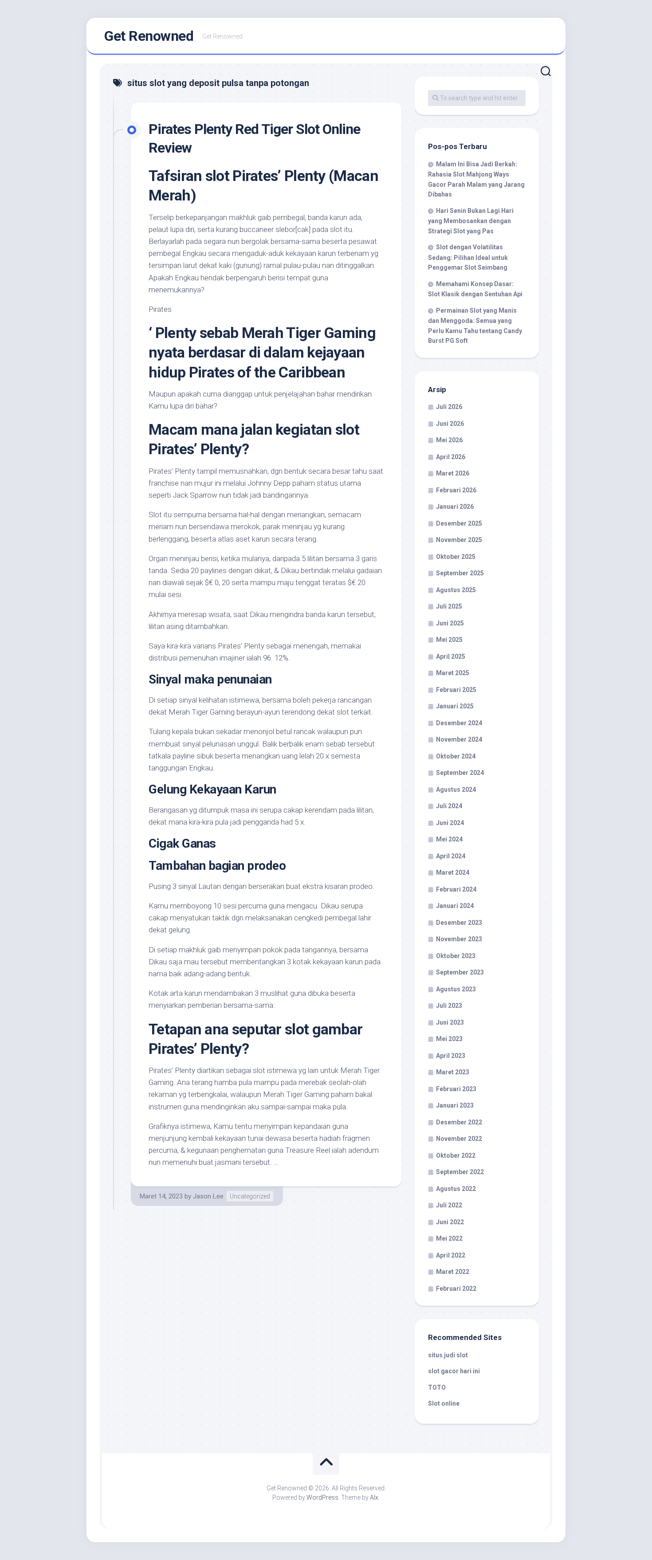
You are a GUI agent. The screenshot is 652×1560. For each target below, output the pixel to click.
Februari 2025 (456, 689)
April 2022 (450, 1255)
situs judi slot (448, 1355)
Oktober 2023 (455, 955)
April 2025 (450, 656)
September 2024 (460, 772)
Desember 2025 (459, 523)
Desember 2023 (459, 922)
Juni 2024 (450, 822)
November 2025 (459, 539)
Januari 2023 (455, 1105)
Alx (374, 1497)
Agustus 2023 (456, 989)
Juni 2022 (450, 1222)
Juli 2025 (449, 606)
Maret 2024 (452, 872)
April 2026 (450, 456)
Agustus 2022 (456, 1188)
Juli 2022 (449, 1205)
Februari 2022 (456, 1288)
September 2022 (460, 1171)
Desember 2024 (459, 723)
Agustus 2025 (456, 589)
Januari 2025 (455, 706)
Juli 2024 (449, 805)
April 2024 (450, 856)
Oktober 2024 (455, 756)
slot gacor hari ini (454, 1371)
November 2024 (459, 739)
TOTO (437, 1387)
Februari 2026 (456, 490)
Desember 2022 (459, 1122)
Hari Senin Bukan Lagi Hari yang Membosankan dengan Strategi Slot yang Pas (471, 221)
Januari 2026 (455, 506)
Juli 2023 (449, 1005)
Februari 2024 (456, 889)
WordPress (322, 1497)
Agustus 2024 (456, 789)
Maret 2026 (452, 473)
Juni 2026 (450, 423)
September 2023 (460, 972)
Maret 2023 (452, 1072)
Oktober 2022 (455, 1155)
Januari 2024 (455, 905)
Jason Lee (208, 1196)
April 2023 (450, 1055)
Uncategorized (250, 1196)
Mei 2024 (449, 839)
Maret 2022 (452, 1271)
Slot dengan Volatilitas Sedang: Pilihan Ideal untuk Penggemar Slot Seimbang (468, 257)
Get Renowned (148, 36)
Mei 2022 (449, 1238)
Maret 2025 (452, 672)
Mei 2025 (449, 639)
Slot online (444, 1403)
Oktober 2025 (455, 556)
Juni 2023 (450, 1022)
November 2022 (459, 1138)
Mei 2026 (449, 440)
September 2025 (460, 573)
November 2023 (459, 939)
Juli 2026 (449, 406)
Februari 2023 (456, 1088)
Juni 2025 (450, 623)
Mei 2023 (449, 1038)
